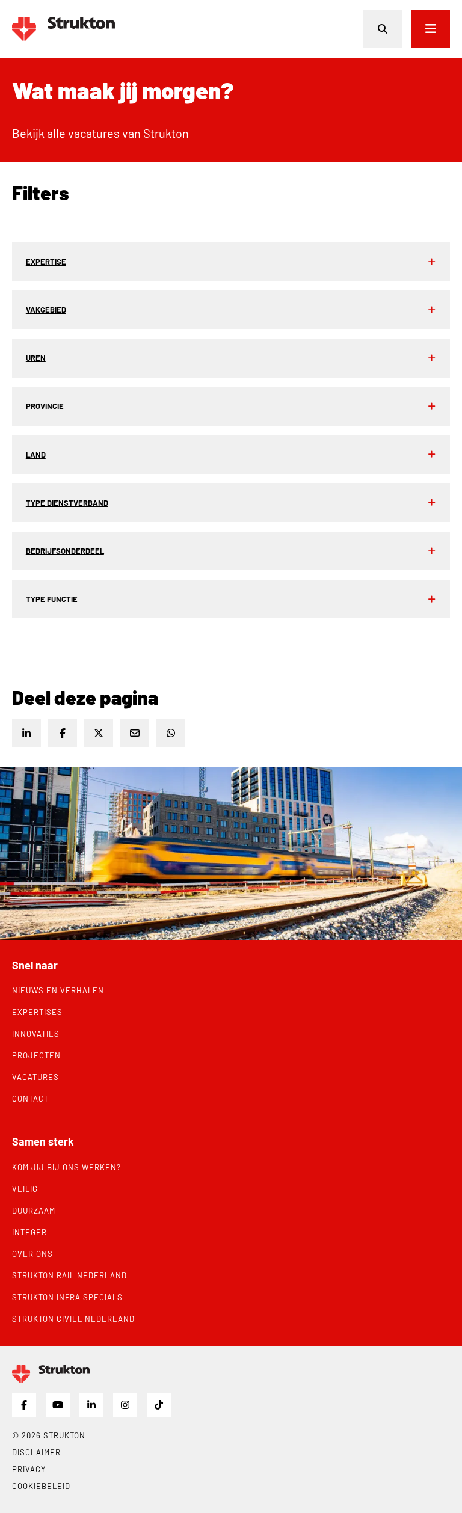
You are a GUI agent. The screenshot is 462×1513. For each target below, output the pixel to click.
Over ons (32, 1254)
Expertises (37, 1012)
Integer (29, 1232)
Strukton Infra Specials (67, 1297)
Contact (30, 1098)
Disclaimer (36, 1452)
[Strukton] (63, 29)
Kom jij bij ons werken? (66, 1167)
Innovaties (36, 1034)
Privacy (29, 1469)
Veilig (25, 1189)
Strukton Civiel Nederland (73, 1319)
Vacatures (35, 1077)
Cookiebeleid (41, 1486)
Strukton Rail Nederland (69, 1275)
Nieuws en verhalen (58, 990)
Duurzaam (33, 1210)
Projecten (36, 1055)
